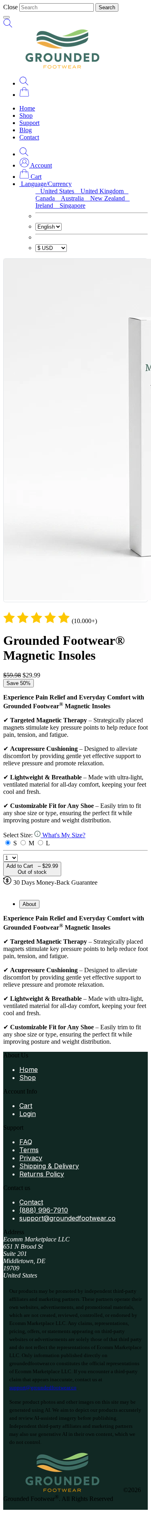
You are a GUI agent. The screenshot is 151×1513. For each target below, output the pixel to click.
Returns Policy (41, 1174)
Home (27, 108)
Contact (29, 137)
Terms (29, 1150)
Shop (26, 115)
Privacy (30, 1158)
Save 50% (18, 683)
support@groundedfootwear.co (67, 1218)
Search (107, 7)
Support (29, 122)
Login (27, 1114)
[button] (35, 165)
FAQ (25, 1142)
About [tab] (29, 904)
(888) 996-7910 (43, 1210)
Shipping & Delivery (49, 1166)
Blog (25, 130)
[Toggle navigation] (6, 17)
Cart (25, 1106)
